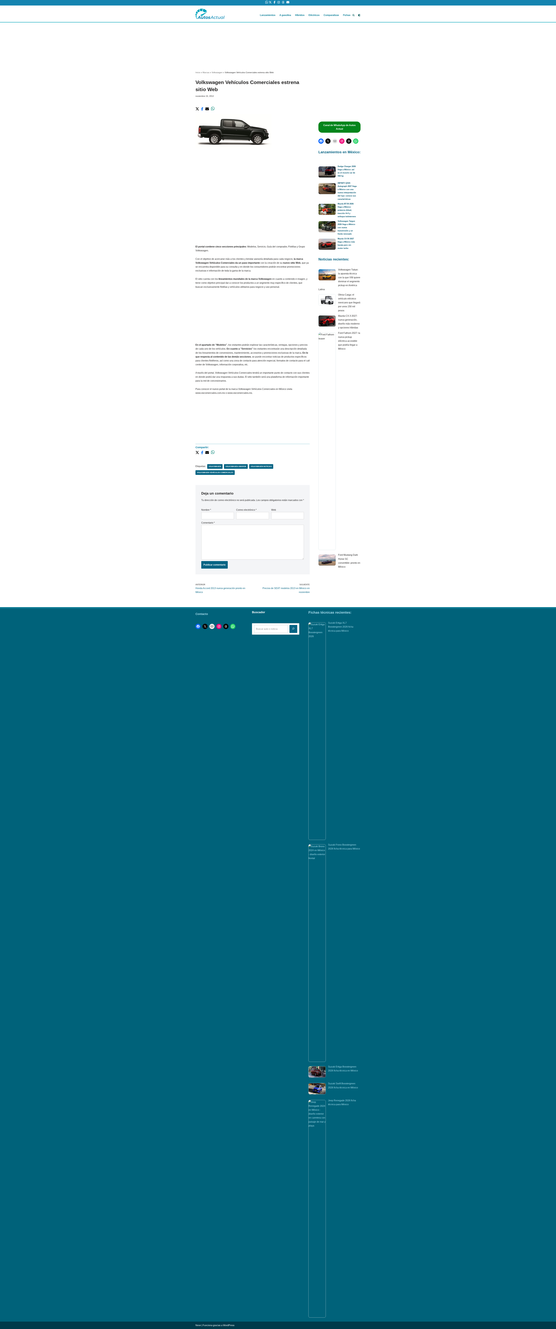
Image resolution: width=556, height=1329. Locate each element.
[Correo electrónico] (335, 141)
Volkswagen (217, 72)
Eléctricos (314, 15)
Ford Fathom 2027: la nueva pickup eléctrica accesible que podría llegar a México (349, 341)
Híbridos (299, 15)
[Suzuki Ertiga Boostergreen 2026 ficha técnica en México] (317, 1072)
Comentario (208, 523)
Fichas (346, 15)
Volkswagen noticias (261, 466)
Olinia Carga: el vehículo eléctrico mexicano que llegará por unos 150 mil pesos (349, 302)
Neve (198, 1325)
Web (273, 510)
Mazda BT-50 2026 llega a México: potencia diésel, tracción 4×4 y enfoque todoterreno (347, 210)
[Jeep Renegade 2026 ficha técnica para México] (317, 1209)
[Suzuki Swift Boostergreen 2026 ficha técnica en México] (317, 1089)
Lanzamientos (267, 15)
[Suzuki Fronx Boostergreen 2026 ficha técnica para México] (317, 953)
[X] (328, 141)
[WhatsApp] (355, 141)
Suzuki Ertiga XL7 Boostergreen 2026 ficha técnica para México (340, 627)
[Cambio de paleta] (359, 15)
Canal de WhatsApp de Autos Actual (339, 127)
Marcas (206, 72)
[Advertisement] (278, 44)
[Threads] (348, 141)
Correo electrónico (246, 510)
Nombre (206, 510)
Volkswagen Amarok (235, 466)
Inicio (197, 72)
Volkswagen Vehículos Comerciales (215, 473)
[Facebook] (321, 141)
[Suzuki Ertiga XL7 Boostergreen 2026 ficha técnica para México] (317, 731)
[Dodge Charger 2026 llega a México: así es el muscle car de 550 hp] (327, 172)
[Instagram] (341, 141)
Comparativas (331, 15)
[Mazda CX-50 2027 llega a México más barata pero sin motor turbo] (327, 245)
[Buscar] (353, 15)
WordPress (228, 1325)
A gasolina (285, 15)
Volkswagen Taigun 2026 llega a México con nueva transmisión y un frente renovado (346, 227)
